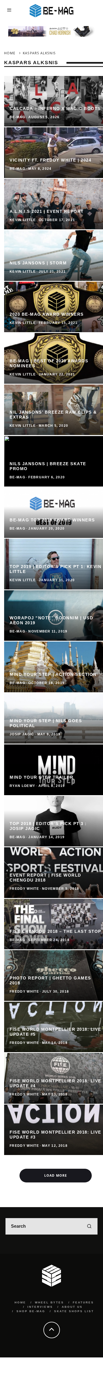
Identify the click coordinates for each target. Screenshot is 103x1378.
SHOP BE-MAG (30, 1311)
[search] (89, 1226)
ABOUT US (72, 1306)
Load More (55, 1175)
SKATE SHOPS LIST (74, 1311)
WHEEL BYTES (49, 1302)
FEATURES (83, 1302)
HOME (20, 1302)
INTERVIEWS (40, 1306)
